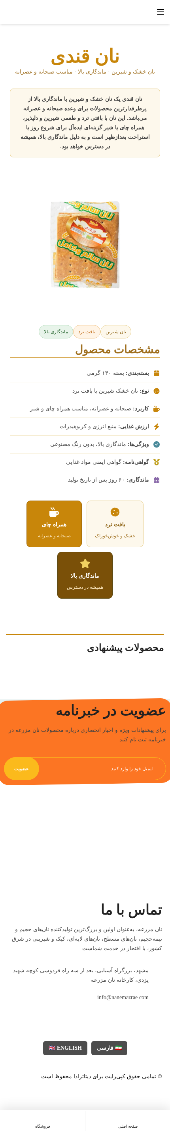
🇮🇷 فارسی (109, 1048)
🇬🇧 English (65, 1048)
